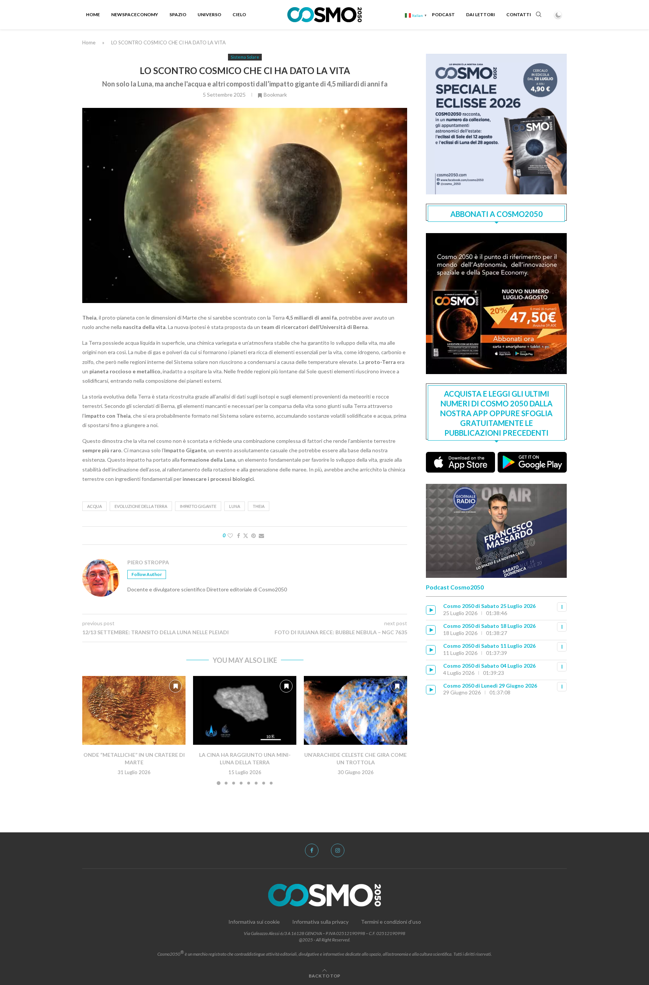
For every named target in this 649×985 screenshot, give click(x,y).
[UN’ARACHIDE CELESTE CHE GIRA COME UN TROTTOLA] (355, 710)
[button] (92, 730)
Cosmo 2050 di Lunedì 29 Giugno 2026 (490, 685)
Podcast (443, 14)
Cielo (239, 14)
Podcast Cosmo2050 (455, 587)
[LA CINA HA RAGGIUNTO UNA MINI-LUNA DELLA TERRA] (244, 710)
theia (258, 506)
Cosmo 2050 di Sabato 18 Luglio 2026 (489, 626)
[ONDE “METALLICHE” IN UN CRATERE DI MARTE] (134, 710)
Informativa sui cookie (254, 921)
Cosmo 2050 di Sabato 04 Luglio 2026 (489, 665)
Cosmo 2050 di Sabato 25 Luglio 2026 (489, 606)
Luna (234, 506)
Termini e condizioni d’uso (391, 921)
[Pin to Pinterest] (253, 535)
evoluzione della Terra (141, 506)
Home (93, 14)
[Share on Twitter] (245, 535)
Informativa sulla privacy (320, 921)
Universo (209, 14)
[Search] (538, 15)
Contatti (518, 14)
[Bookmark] (175, 686)
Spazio (177, 14)
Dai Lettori (480, 14)
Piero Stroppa (148, 562)
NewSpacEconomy (134, 14)
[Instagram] (337, 850)
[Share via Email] (261, 535)
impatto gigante (198, 506)
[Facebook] (311, 850)
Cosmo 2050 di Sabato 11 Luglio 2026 (489, 646)
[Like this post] (230, 535)
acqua (94, 506)
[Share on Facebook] (238, 535)
